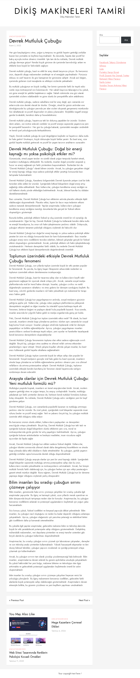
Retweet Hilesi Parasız (109, 78)
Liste (101, 69)
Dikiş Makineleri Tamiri (70, 11)
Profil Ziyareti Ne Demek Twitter (114, 75)
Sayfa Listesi (105, 82)
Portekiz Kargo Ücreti (109, 72)
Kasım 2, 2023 (15, 45)
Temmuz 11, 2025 (16, 661)
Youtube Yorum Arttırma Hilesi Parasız (113, 87)
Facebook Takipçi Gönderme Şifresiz (112, 64)
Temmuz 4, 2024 (59, 630)
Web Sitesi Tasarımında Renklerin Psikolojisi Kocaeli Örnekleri (28, 655)
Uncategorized (17, 36)
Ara (101, 34)
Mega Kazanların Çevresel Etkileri (67, 625)
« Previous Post (16, 600)
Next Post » (84, 600)
